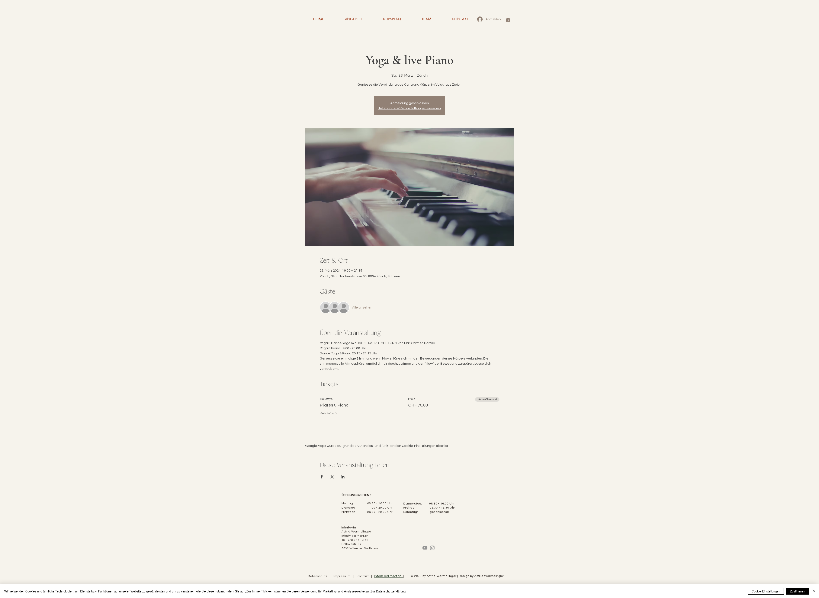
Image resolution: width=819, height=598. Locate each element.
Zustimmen (797, 591)
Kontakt (364, 576)
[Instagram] (432, 548)
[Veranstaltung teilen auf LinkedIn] (343, 476)
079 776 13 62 (357, 539)
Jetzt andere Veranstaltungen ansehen (409, 108)
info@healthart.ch (355, 535)
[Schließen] (813, 591)
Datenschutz (319, 576)
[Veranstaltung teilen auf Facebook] (322, 476)
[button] (508, 19)
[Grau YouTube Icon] (425, 548)
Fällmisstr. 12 (351, 544)
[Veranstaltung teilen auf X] (332, 476)
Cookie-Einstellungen (766, 591)
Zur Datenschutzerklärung (388, 591)
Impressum (343, 576)
